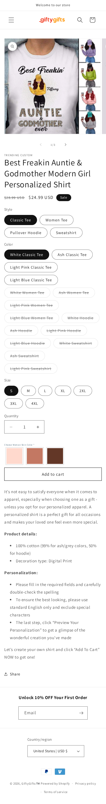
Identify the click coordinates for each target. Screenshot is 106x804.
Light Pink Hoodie (67, 332)
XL (63, 390)
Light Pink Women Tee (34, 306)
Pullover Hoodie (26, 232)
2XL (82, 390)
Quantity (11, 416)
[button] (11, 20)
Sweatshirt (66, 232)
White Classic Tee (26, 254)
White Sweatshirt (78, 344)
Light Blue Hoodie (30, 344)
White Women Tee (30, 294)
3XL (13, 403)
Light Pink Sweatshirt (33, 370)
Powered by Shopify (55, 783)
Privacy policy (85, 783)
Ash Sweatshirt (27, 357)
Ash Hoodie (24, 332)
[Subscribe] (81, 713)
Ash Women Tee (77, 294)
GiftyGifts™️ (30, 783)
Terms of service (56, 792)
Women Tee (57, 220)
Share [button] (15, 674)
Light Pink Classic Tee (31, 267)
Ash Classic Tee (72, 254)
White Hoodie (83, 319)
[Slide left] (40, 144)
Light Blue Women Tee (34, 319)
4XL (34, 403)
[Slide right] (65, 144)
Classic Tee (20, 220)
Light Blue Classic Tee (31, 279)
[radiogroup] (51, 456)
